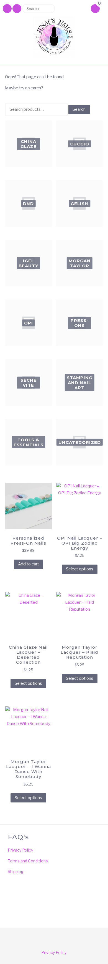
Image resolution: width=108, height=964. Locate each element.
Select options (79, 569)
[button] (16, 8)
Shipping (15, 871)
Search (48, 8)
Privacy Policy (20, 850)
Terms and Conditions (28, 861)
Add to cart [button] (28, 564)
